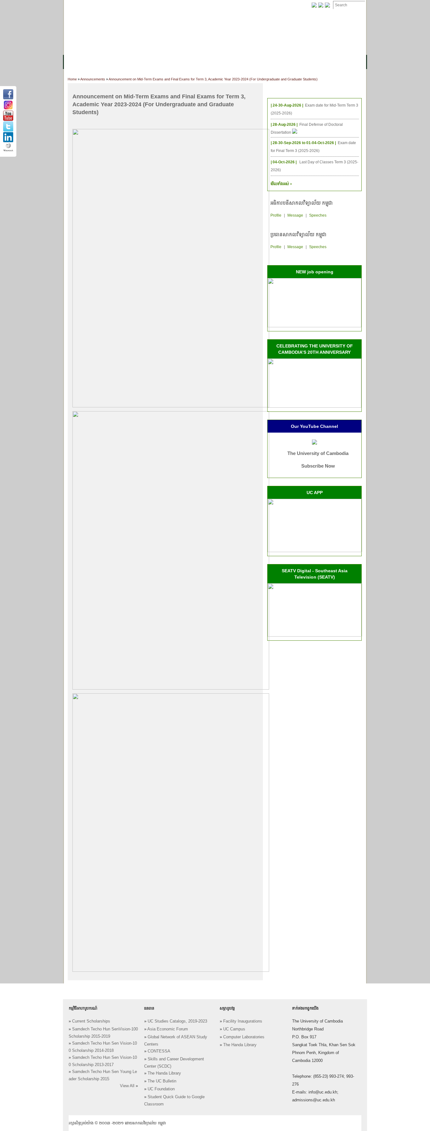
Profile (275, 215)
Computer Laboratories (243, 1037)
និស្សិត (177, 62)
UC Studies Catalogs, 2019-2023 (177, 1021)
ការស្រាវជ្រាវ (203, 62)
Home (72, 79)
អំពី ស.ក (76, 62)
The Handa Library (164, 1073)
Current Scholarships (91, 1021)
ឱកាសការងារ (182, 5)
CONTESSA (159, 1051)
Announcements (92, 79)
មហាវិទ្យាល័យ (105, 62)
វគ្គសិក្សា (135, 62)
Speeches (317, 215)
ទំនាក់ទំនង (251, 5)
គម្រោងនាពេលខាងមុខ (274, 62)
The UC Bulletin (162, 1081)
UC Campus (234, 1029)
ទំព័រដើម (76, 5)
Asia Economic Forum (167, 1029)
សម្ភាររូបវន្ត (102, 5)
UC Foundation (161, 1089)
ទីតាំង (275, 5)
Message (295, 215)
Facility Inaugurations (242, 1021)
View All (127, 1086)
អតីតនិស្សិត (234, 62)
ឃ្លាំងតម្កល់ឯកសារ (217, 5)
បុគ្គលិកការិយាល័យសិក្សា (140, 5)
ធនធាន (157, 62)
